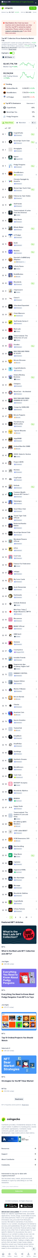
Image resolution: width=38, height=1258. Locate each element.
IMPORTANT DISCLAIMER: (10, 1211)
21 (26, 917)
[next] (31, 917)
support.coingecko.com (13, 31)
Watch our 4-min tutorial (9, 47)
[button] (19, 1099)
